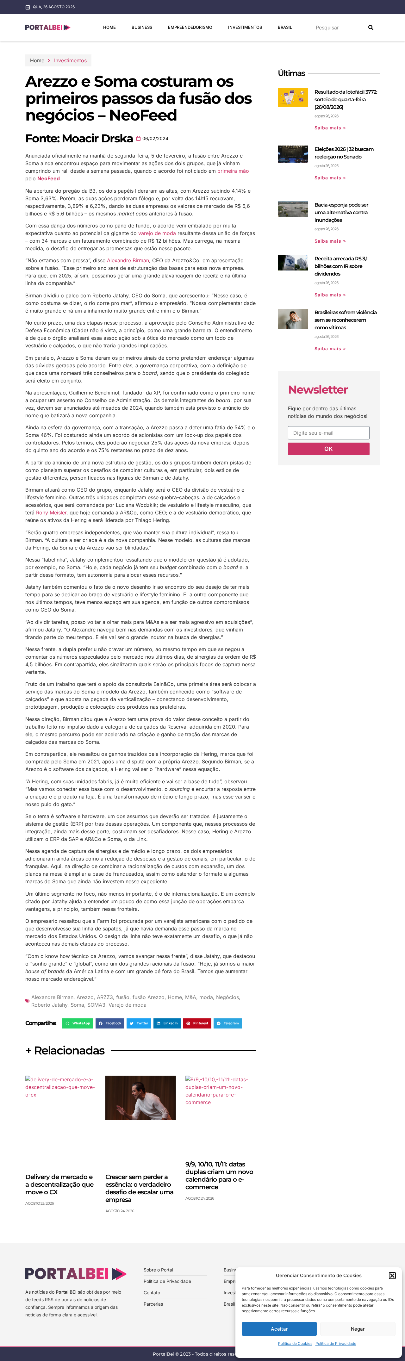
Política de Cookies (295, 1343)
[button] (392, 1275)
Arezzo (85, 997)
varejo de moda (157, 233)
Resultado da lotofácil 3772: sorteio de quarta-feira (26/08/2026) (346, 99)
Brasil (285, 27)
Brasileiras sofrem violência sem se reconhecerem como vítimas (346, 320)
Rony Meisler (51, 512)
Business (142, 27)
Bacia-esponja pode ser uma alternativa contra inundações (341, 212)
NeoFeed (48, 178)
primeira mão (233, 171)
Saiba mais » (330, 127)
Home (109, 27)
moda (206, 997)
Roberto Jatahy (49, 1005)
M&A (190, 997)
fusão (122, 997)
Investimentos (245, 27)
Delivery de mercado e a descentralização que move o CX (59, 1184)
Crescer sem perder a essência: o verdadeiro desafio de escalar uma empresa (139, 1188)
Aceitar (279, 1329)
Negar (358, 1329)
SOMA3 (96, 1005)
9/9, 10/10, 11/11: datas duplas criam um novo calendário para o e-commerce (219, 1175)
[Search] (370, 27)
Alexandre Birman (128, 260)
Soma (77, 1005)
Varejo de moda (127, 1005)
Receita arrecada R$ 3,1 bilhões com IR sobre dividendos (341, 266)
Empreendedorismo (190, 27)
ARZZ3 (105, 997)
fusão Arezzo (149, 997)
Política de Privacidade (335, 1343)
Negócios (227, 997)
